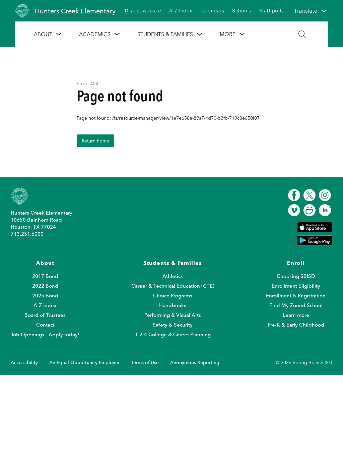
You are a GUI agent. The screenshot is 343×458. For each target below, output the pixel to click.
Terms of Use (145, 362)
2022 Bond (45, 286)
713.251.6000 (27, 234)
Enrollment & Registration (296, 295)
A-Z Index (180, 10)
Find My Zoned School (296, 305)
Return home (95, 141)
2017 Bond (45, 276)
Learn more (296, 315)
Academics (95, 34)
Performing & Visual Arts (172, 315)
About (43, 34)
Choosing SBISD (296, 276)
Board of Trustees (45, 315)
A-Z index (45, 305)
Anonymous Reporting (194, 362)
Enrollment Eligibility (296, 286)
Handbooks (172, 305)
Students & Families (165, 34)
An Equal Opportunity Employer (84, 362)
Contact (45, 325)
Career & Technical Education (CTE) (172, 286)
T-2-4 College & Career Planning (173, 334)
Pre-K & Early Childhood (296, 325)
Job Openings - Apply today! (45, 334)
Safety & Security (173, 325)
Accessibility (24, 362)
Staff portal (272, 10)
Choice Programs (172, 295)
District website (143, 10)
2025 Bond (45, 295)
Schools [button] (241, 10)
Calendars (212, 10)
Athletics (172, 276)
